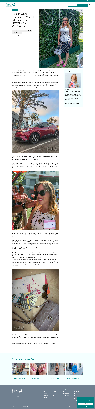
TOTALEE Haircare (51, 166)
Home (44, 391)
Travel (37, 5)
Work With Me (45, 395)
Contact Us (45, 397)
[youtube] (89, 0)
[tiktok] (85, 0)
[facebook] (91, 0)
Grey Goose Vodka (52, 259)
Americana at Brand (29, 81)
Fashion (25, 5)
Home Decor (42, 5)
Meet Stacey (45, 393)
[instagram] (83, 0)
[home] (10, 5)
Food (29, 5)
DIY (64, 391)
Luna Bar (44, 240)
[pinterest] (87, 0)
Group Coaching (66, 393)
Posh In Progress (18, 406)
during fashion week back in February (49, 74)
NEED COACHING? (83, 5)
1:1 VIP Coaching (66, 395)
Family (33, 5)
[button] (49, 5)
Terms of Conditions (72, 406)
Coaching (48, 5)
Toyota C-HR (15, 84)
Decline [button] (85, 406)
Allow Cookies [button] (85, 403)
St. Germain (21, 262)
